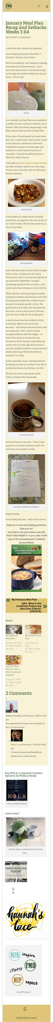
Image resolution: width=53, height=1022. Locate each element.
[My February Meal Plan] (14, 629)
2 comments (24, 37)
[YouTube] (37, 1009)
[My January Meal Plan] (33, 629)
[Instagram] (27, 1013)
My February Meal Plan (24, 599)
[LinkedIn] (31, 1009)
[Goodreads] (25, 1009)
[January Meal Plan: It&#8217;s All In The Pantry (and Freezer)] (14, 660)
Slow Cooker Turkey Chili (32, 163)
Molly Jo (15, 744)
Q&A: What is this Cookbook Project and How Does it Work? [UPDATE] (28, 607)
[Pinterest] (43, 1009)
